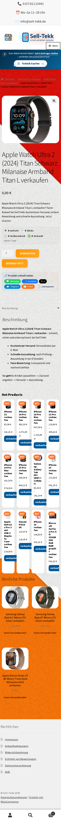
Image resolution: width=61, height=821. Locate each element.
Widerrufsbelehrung (16, 752)
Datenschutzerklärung (18, 765)
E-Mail (28, 286)
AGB (7, 772)
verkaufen (11, 438)
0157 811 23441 (33, 4)
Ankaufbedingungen (16, 746)
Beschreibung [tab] (10, 308)
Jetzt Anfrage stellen (46, 53)
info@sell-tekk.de (33, 21)
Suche (30, 815)
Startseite (10, 79)
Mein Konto (10, 815)
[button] (54, 100)
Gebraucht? (15, 263)
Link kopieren (46, 286)
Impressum (11, 739)
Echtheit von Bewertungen (20, 759)
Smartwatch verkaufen (28, 79)
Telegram (12, 286)
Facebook (30, 281)
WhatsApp (12, 281)
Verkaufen (27, 253)
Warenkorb (47, 812)
